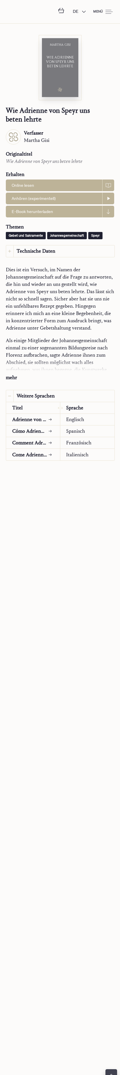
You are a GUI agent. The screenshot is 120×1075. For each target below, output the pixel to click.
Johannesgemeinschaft (67, 235)
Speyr (95, 235)
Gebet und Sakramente (26, 235)
